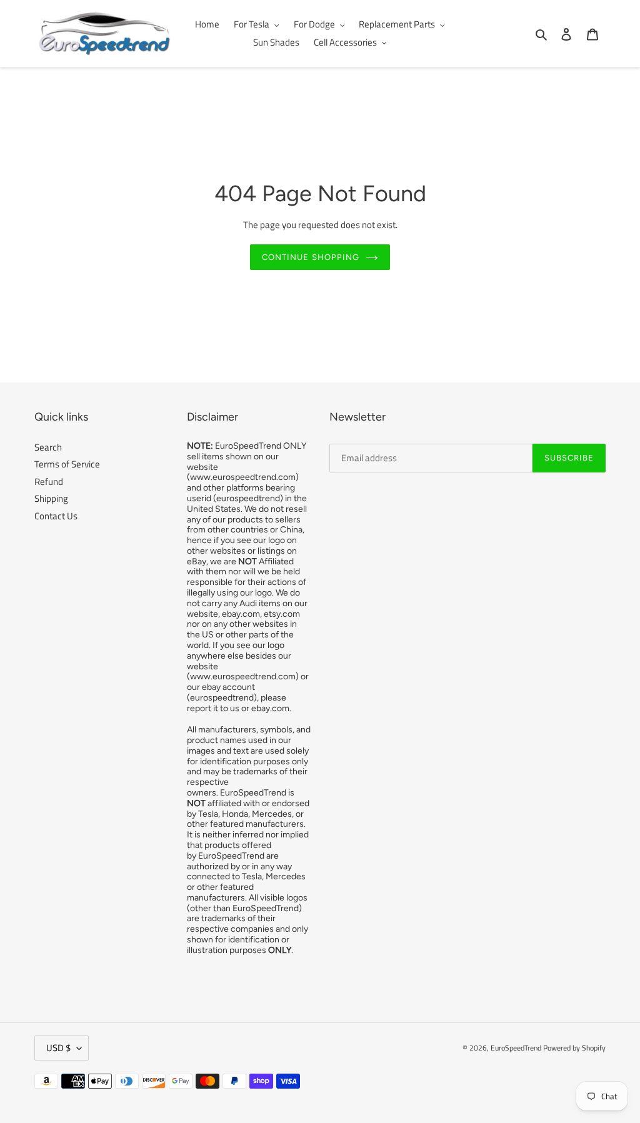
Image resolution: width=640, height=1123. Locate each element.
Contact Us (56, 516)
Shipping (51, 498)
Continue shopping (310, 257)
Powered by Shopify (574, 1048)
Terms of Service (67, 464)
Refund (48, 481)
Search (48, 447)
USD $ (58, 1048)
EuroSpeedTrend (516, 1048)
